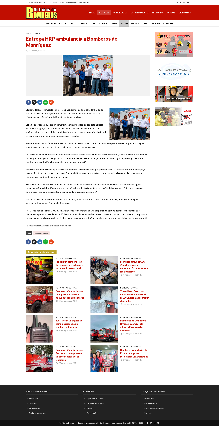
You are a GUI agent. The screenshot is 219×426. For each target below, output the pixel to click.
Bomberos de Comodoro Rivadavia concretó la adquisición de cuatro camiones (133, 325)
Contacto (33, 403)
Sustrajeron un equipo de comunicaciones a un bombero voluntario (69, 324)
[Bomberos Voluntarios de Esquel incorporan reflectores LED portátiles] (104, 358)
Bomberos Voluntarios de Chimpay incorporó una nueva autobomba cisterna (70, 294)
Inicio (92, 12)
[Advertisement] (174, 169)
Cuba (93, 23)
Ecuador (103, 23)
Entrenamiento (140, 12)
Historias (157, 12)
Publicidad (33, 398)
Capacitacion (92, 413)
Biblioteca (185, 12)
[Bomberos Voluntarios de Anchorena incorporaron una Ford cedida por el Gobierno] (39, 358)
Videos (171, 12)
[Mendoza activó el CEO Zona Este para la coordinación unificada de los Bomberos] (104, 269)
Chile (72, 23)
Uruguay (156, 23)
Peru (146, 23)
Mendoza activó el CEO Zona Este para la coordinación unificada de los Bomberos (134, 266)
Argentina (51, 23)
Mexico (124, 23)
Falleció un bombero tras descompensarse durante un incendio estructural (69, 265)
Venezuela (168, 23)
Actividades (120, 12)
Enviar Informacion (37, 413)
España (114, 23)
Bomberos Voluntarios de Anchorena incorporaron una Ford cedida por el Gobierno (69, 355)
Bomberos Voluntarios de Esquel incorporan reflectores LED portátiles (134, 353)
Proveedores (34, 408)
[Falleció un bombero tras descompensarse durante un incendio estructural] (39, 269)
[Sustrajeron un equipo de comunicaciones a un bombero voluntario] (39, 328)
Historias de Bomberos (154, 408)
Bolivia (62, 23)
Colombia (82, 23)
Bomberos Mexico (41, 233)
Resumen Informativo (95, 403)
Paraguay (135, 23)
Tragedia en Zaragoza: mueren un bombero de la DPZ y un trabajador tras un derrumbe (134, 296)
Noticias (104, 12)
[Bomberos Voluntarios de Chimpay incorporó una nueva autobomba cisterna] (39, 299)
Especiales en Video (95, 398)
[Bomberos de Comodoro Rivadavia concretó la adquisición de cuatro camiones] (104, 328)
